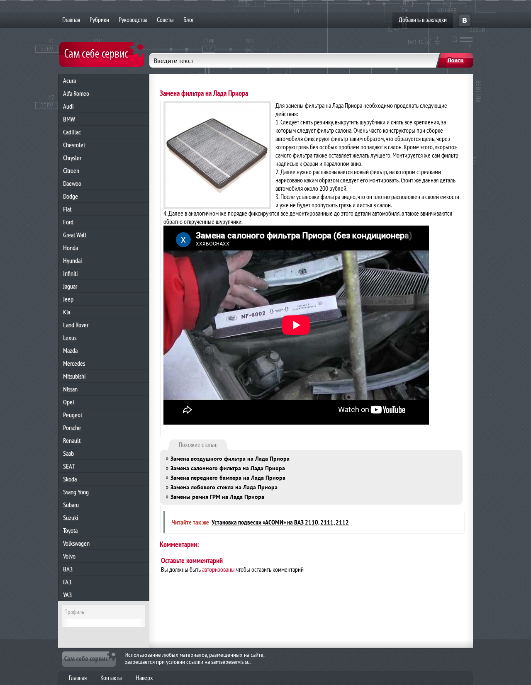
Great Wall (74, 235)
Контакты (111, 677)
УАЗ (67, 594)
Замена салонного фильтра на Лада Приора (228, 468)
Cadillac (72, 132)
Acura (69, 80)
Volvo (69, 556)
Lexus (69, 337)
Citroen (71, 170)
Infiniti (70, 273)
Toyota (70, 530)
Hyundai (72, 260)
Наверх (144, 677)
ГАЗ (67, 582)
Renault (71, 440)
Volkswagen (76, 543)
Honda (70, 247)
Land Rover (75, 325)
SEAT (69, 466)
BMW (69, 119)
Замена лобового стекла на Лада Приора (224, 487)
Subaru (71, 504)
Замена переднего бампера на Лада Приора (228, 477)
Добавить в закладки (423, 19)
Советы (165, 19)
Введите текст (173, 60)
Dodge (70, 196)
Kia (66, 312)
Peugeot (72, 415)
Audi (68, 106)
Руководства (133, 19)
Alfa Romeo (76, 93)
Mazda (70, 350)
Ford (68, 222)
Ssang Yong (76, 492)
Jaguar (70, 286)
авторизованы (218, 569)
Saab (68, 453)
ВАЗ (68, 569)
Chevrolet (74, 145)
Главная (71, 19)
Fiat (67, 209)
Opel (68, 402)
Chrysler (72, 157)
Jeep (68, 299)
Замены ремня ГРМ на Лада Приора (217, 496)
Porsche (72, 427)
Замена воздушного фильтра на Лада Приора (230, 458)
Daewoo (72, 183)
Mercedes (74, 363)
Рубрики (99, 19)
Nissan (70, 389)
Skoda (70, 479)
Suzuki (70, 517)
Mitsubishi (74, 376)
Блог (188, 19)
